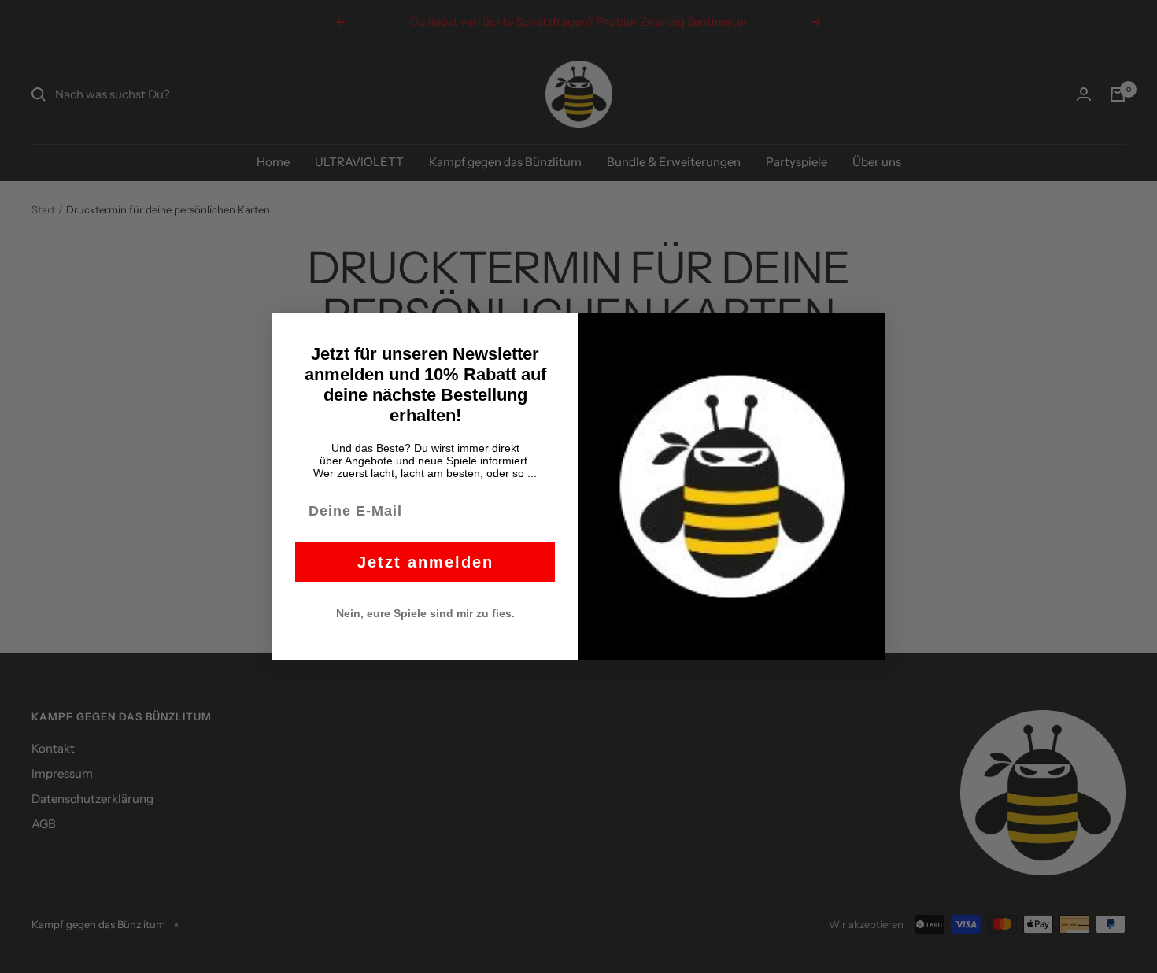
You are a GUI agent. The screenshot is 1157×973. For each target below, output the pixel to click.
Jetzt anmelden (425, 562)
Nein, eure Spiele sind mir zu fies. (425, 613)
